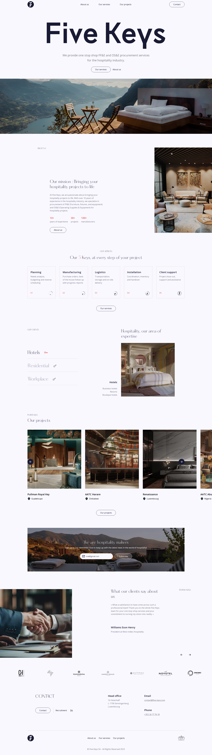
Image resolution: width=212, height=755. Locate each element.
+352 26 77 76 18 (152, 714)
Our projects (125, 4)
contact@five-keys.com (154, 700)
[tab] (52, 354)
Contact (176, 4)
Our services (104, 4)
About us (84, 4)
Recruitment (61, 710)
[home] (30, 4)
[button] (30, 462)
